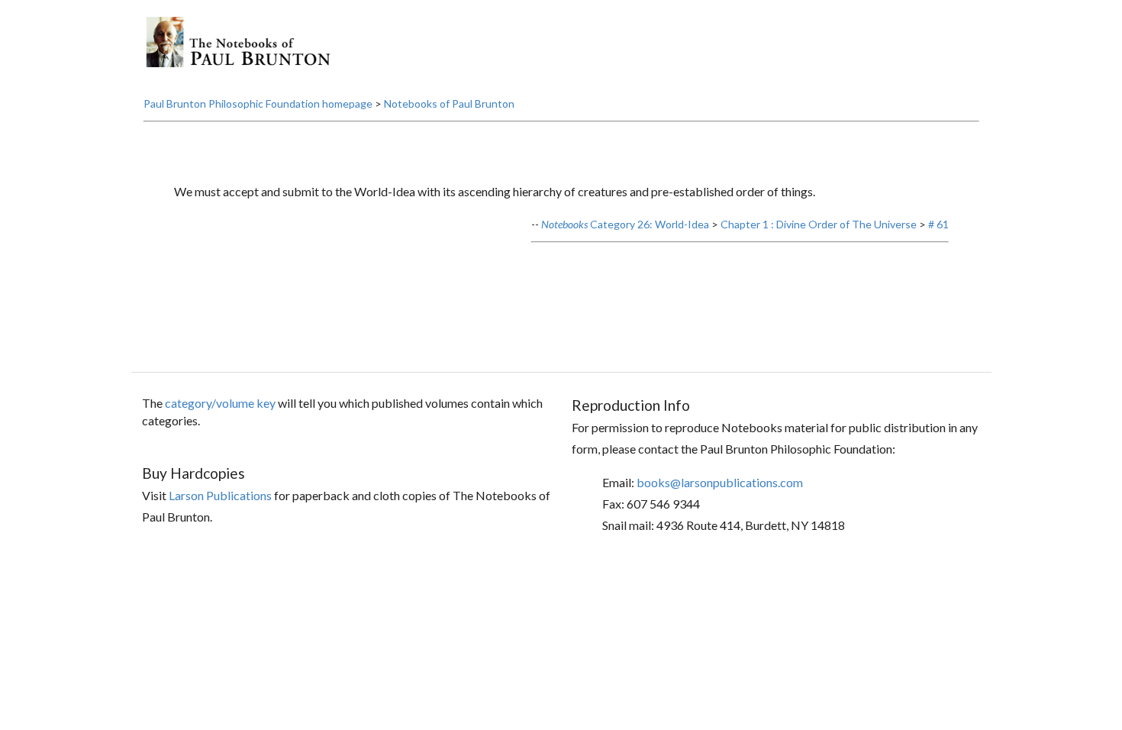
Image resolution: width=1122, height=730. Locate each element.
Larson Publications (220, 495)
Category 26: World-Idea (625, 224)
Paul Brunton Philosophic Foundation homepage (257, 103)
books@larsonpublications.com (720, 482)
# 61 (938, 224)
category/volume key (220, 403)
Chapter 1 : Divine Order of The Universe (819, 224)
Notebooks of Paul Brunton (449, 103)
